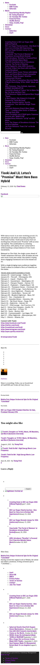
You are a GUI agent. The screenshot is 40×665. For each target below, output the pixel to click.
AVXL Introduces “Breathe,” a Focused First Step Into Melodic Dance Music (21, 59)
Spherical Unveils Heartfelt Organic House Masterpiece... (22, 628)
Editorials (12, 9)
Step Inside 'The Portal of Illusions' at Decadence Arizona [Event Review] (19, 55)
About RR (12, 575)
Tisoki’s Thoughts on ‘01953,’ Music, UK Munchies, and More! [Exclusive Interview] (19, 439)
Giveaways (9, 25)
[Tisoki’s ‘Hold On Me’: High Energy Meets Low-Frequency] (20, 450)
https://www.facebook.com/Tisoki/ (13, 323)
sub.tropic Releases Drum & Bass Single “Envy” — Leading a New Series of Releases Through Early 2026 (21, 110)
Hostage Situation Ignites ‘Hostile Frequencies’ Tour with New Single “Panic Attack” (20, 104)
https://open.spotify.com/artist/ (12, 331)
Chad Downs (21, 186)
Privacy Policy (14, 579)
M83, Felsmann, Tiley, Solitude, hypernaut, (20, 86)
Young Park (19, 444)
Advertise (13, 31)
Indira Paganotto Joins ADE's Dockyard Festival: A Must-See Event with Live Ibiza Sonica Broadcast (20, 68)
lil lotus (3, 337)
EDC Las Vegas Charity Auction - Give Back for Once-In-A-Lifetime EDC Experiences (22, 47)
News (7, 3)
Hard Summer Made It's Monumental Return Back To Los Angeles (22, 644)
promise (9, 337)
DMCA (11, 577)
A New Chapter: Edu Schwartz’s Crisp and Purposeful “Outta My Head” (20, 99)
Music (7, 11)
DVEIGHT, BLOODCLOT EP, (14, 88)
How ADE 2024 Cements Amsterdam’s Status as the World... (22, 632)
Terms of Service (15, 581)
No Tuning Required (16, 15)
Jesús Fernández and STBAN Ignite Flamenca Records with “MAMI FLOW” (21, 115)
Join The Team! (15, 585)
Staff (11, 33)
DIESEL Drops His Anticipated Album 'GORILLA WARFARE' (22, 636)
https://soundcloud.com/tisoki (12, 327)
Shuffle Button (14, 21)
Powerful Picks (14, 19)
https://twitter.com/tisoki (10, 325)
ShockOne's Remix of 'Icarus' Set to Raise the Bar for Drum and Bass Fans (22, 91)
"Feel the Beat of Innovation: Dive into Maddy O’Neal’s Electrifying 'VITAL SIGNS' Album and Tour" (21, 82)
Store (7, 27)
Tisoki (14, 337)
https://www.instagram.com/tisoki (13, 329)
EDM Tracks (13, 7)
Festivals (12, 5)
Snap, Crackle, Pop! (16, 23)
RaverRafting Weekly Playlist (19, 13)
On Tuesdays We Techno (18, 17)
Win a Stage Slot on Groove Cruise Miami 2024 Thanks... (22, 640)
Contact (8, 29)
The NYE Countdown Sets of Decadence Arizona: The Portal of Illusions (19, 63)
